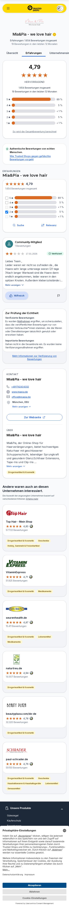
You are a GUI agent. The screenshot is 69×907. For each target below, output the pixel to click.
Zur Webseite (32, 417)
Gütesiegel (12, 815)
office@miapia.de (21, 397)
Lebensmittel (44, 637)
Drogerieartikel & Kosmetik (21, 472)
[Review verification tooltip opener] (54, 34)
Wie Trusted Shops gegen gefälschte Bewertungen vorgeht (30, 158)
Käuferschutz (14, 820)
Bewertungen (14, 825)
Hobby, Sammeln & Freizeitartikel (23, 546)
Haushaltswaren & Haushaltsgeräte (24, 783)
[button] (8, 8)
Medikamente (44, 591)
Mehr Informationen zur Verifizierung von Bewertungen (34, 357)
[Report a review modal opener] (58, 295)
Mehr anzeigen (20, 406)
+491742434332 (20, 386)
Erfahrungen (34, 53)
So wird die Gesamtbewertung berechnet (34, 131)
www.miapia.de (20, 391)
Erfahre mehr (32, 499)
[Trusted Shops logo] (35, 8)
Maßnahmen (23, 321)
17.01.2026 (31, 253)
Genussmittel (14, 788)
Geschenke (43, 541)
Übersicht (12, 53)
